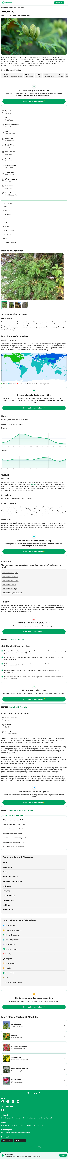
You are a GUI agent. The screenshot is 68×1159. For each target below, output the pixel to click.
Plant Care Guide (20, 1118)
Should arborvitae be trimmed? (14, 847)
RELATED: (12, 639)
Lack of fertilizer (8, 900)
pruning (33, 484)
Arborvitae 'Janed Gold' (10, 581)
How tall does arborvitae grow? (14, 824)
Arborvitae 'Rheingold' (10, 573)
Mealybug (6, 891)
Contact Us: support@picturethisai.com (17, 1132)
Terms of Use (16, 1125)
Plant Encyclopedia (8, 7)
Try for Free (59, 2)
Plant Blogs (41, 1118)
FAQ (2, 1132)
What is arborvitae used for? (13, 820)
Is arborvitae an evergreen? (12, 833)
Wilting (5, 872)
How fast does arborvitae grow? (14, 838)
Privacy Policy (5, 1125)
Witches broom (8, 910)
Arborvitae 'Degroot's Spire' (12, 593)
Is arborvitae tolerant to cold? (13, 842)
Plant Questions (31, 1118)
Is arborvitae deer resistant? (13, 829)
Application (49, 1118)
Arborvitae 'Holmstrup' (10, 577)
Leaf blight (6, 905)
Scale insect (7, 886)
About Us (35, 1125)
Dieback (5, 862)
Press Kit (42, 1125)
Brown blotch (7, 867)
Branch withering (9, 895)
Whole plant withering (10, 876)
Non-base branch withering (12, 881)
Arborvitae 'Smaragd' (9, 589)
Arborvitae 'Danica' (9, 585)
